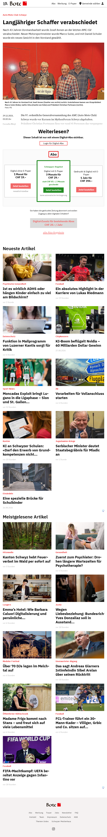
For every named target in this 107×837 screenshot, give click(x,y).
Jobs (57, 813)
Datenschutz (65, 817)
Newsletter (67, 813)
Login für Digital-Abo (53, 143)
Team (41, 817)
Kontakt (32, 817)
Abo (53, 3)
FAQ (76, 813)
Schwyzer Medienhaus (61, 821)
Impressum (52, 817)
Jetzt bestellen (21, 185)
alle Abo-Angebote (53, 232)
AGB (76, 817)
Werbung (62, 3)
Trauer (49, 813)
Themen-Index (42, 821)
